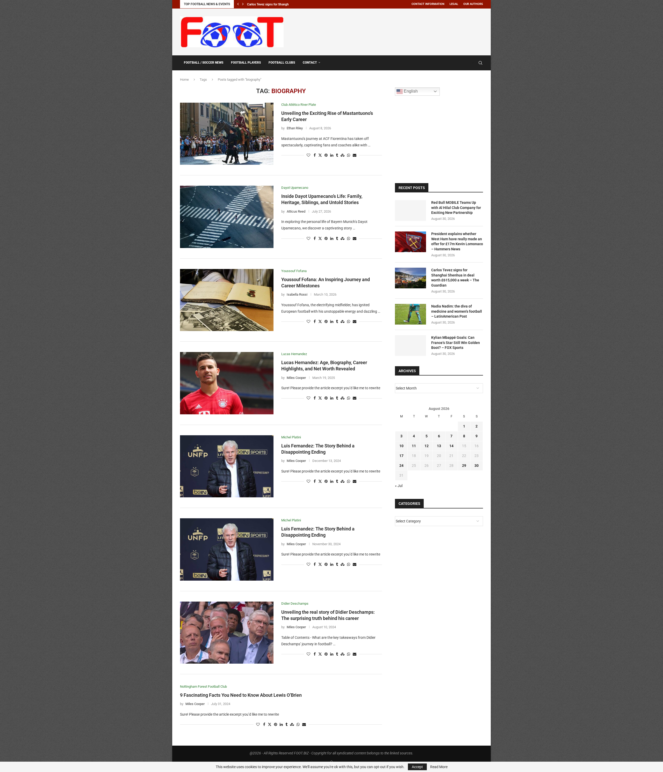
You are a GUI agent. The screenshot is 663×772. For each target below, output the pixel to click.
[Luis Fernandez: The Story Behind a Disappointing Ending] (226, 466)
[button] (238, 4)
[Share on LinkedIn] (331, 155)
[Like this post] (308, 155)
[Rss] (473, 62)
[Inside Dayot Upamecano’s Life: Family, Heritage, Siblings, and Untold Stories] (226, 217)
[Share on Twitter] (320, 155)
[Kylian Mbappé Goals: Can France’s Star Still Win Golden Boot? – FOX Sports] (410, 345)
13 (439, 446)
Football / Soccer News (203, 62)
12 (426, 446)
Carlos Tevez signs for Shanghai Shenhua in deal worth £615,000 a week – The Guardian (455, 277)
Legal (454, 4)
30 (476, 465)
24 (401, 465)
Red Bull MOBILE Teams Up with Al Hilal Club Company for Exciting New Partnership (456, 207)
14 (451, 446)
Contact (310, 62)
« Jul (398, 486)
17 (401, 456)
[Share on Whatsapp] (348, 155)
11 (414, 446)
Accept (417, 767)
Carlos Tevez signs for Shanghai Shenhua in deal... (281, 4)
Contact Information (428, 4)
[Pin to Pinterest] (326, 155)
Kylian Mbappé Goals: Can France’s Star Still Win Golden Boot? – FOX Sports (455, 342)
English (410, 91)
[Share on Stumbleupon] (342, 155)
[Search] (480, 62)
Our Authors (473, 4)
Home (184, 79)
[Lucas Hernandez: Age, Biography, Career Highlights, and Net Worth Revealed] (226, 383)
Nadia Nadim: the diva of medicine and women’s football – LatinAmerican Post (456, 311)
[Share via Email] (354, 155)
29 (464, 465)
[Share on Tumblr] (337, 155)
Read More (439, 767)
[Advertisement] (388, 31)
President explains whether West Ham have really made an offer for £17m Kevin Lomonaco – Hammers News (457, 241)
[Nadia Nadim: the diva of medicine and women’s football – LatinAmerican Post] (410, 314)
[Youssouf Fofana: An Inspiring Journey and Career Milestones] (226, 300)
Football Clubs (282, 62)
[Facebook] (468, 62)
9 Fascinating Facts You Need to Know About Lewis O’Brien (241, 695)
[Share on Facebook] (315, 155)
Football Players (246, 62)
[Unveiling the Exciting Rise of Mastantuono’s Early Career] (226, 134)
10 (401, 446)
